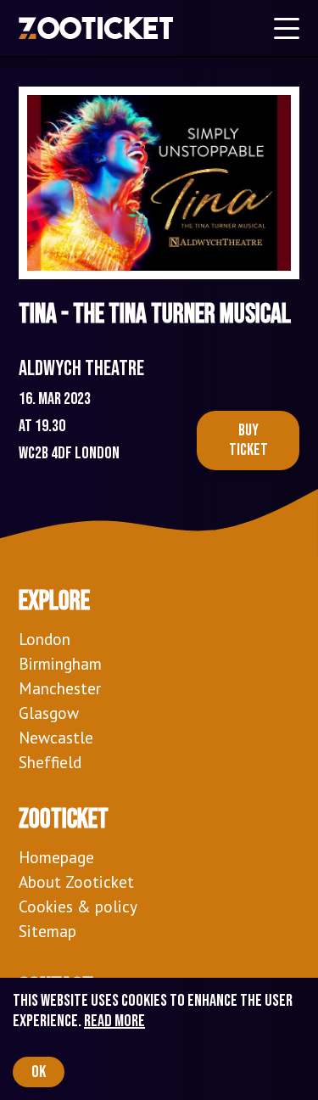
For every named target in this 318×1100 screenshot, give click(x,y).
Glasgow (49, 712)
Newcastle (56, 737)
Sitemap (47, 930)
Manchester (60, 688)
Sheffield (50, 761)
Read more (114, 1021)
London (44, 638)
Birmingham (60, 663)
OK (38, 1072)
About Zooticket (76, 881)
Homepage (56, 856)
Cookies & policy (78, 906)
